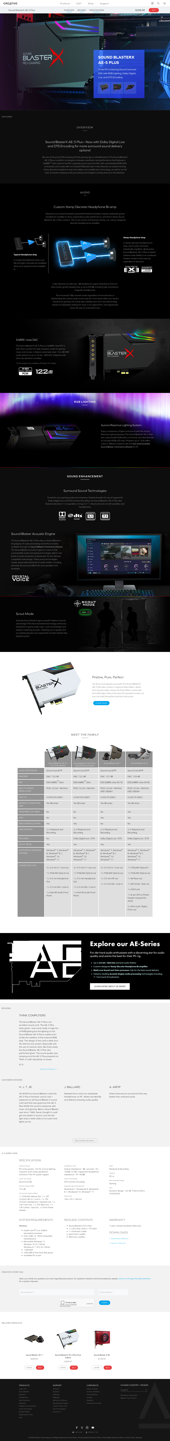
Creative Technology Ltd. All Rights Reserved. (50, 1437)
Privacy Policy (72, 1437)
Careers (89, 1397)
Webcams (22, 1403)
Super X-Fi (23, 1389)
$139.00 (102, 1359)
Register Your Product (129, 1398)
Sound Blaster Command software (46, 547)
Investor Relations (93, 1391)
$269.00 (34, 1359)
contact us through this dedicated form (134, 1279)
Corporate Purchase (94, 1403)
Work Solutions (24, 1400)
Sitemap (139, 1437)
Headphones (23, 1397)
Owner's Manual (118, 1243)
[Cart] (164, 3)
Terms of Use (130, 1437)
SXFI (79, 3)
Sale (20, 1417)
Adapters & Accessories (27, 1406)
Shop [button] (91, 3)
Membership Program (60, 1403)
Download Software (119, 1238)
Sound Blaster (24, 1391)
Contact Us (57, 1412)
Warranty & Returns (60, 1400)
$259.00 (68, 1361)
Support (104, 3)
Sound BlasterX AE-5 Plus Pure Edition (68, 1356)
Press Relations (92, 1394)
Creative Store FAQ (60, 1406)
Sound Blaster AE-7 (34, 1355)
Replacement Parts (26, 1414)
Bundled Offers (24, 1412)
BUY (40, 1368)
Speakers (22, 1394)
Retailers (90, 1400)
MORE (29, 1368)
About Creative (92, 1389)
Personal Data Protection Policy (89, 1437)
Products (56, 1389)
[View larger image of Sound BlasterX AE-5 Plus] (104, 87)
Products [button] (65, 3)
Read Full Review (48, 1069)
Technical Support (59, 1409)
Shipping (56, 1397)
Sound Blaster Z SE (102, 1355)
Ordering (56, 1394)
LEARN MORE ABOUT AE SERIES (110, 986)
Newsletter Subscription (129, 1395)
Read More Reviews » (85, 1141)
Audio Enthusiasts (25, 1409)
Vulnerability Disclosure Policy (113, 1437)
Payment (56, 1391)
